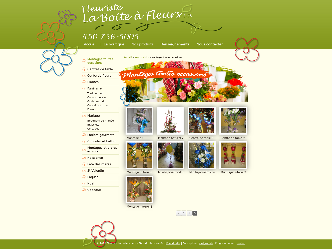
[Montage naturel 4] (201, 166)
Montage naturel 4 (202, 172)
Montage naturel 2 (139, 206)
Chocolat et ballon (101, 141)
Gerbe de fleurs (99, 75)
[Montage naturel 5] (170, 166)
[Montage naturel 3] (233, 166)
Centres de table (100, 69)
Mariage (93, 115)
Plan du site (173, 243)
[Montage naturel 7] (170, 132)
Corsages (93, 128)
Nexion (241, 243)
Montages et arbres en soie (102, 149)
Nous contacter (210, 44)
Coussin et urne (97, 105)
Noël (90, 183)
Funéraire (94, 88)
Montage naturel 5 (170, 172)
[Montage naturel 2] (139, 201)
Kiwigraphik (206, 243)
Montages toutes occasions (100, 61)
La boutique (114, 44)
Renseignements (175, 44)
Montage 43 (135, 138)
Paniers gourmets (100, 135)
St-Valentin (95, 170)
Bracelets (93, 124)
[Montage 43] (139, 132)
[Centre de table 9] (233, 132)
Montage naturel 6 (139, 172)
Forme (91, 109)
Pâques (92, 177)
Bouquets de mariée (100, 120)
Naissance (95, 158)
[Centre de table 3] (201, 132)
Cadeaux (94, 190)
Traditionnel (95, 93)
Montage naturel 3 (233, 172)
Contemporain (96, 97)
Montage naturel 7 (170, 138)
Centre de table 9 (233, 138)
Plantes (93, 82)
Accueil (90, 44)
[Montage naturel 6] (139, 166)
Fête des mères (99, 164)
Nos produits (142, 44)
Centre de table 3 (201, 138)
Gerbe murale (96, 101)
